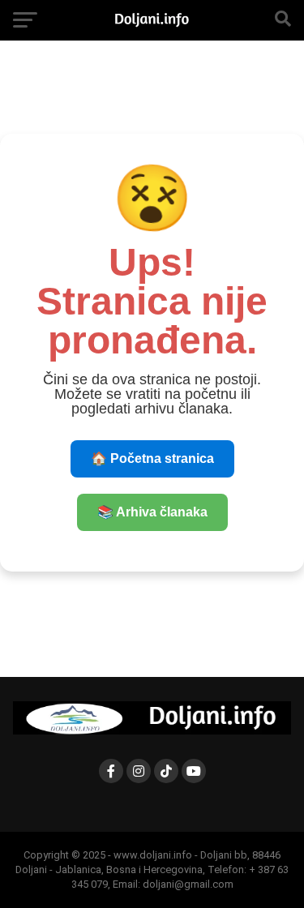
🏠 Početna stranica (152, 458)
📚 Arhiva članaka (152, 512)
